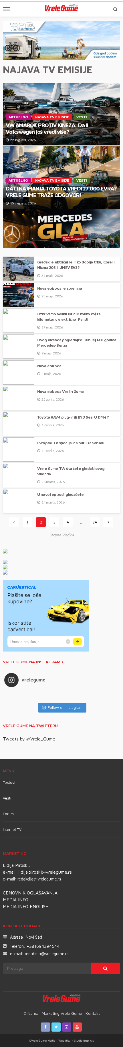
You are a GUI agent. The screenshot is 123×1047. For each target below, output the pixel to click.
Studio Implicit (83, 1040)
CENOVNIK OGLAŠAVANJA (30, 892)
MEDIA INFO (15, 899)
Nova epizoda (49, 366)
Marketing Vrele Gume (62, 1013)
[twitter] (56, 1027)
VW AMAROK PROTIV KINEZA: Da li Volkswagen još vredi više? (47, 128)
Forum (8, 813)
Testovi (9, 782)
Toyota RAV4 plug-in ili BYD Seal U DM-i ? (73, 417)
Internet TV (12, 829)
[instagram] (66, 1027)
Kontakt (93, 1013)
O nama (30, 1013)
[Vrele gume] (62, 999)
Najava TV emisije (52, 117)
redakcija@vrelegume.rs (39, 878)
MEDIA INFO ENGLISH (26, 906)
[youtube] (77, 1027)
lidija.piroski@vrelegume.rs (45, 871)
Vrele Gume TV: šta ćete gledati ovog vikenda (70, 471)
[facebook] (45, 1027)
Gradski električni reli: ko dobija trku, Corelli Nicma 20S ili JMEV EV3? (75, 265)
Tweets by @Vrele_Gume (29, 738)
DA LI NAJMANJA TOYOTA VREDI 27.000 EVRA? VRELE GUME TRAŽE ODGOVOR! (61, 191)
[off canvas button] (6, 9)
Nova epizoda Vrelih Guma (60, 391)
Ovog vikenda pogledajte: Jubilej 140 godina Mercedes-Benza (76, 343)
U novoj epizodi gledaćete (60, 494)
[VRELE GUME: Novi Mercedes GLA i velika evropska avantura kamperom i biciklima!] (61, 235)
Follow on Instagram (65, 707)
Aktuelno (18, 117)
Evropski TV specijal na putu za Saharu (70, 443)
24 (94, 522)
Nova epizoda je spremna (59, 288)
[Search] (115, 9)
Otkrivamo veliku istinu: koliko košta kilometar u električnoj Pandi (68, 317)
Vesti (81, 117)
